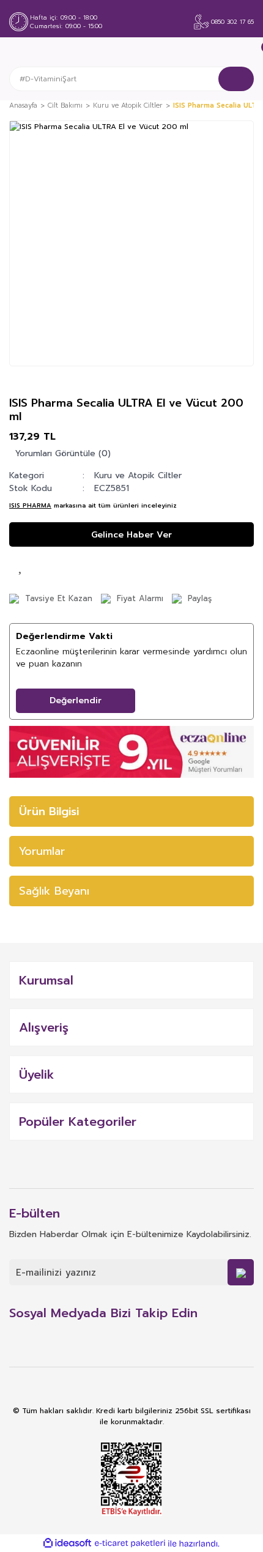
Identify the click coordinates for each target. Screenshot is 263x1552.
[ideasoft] (67, 1544)
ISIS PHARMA (30, 505)
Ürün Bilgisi (49, 811)
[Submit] (241, 1272)
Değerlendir (76, 700)
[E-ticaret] (130, 1543)
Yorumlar (42, 851)
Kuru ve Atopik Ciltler (138, 475)
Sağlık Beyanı (54, 891)
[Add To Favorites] (21, 565)
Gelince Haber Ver (131, 534)
